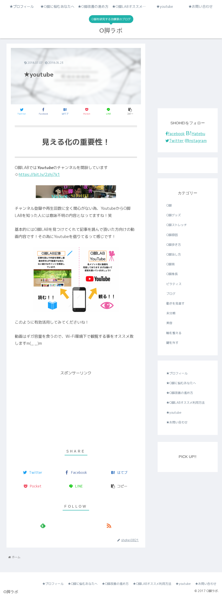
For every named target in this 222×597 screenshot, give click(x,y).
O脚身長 (172, 274)
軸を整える (173, 333)
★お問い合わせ (177, 422)
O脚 (169, 205)
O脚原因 (172, 235)
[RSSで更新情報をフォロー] (109, 525)
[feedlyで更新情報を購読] (43, 525)
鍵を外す (172, 343)
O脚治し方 (173, 254)
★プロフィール (177, 373)
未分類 (170, 313)
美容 (169, 323)
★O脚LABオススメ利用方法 (185, 402)
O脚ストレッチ (176, 225)
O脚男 (170, 264)
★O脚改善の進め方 (179, 393)
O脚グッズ (173, 215)
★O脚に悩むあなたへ (181, 383)
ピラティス (173, 284)
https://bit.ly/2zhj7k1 (39, 174)
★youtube (173, 412)
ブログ (170, 294)
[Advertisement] (76, 407)
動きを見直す (175, 303)
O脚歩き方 (173, 245)
